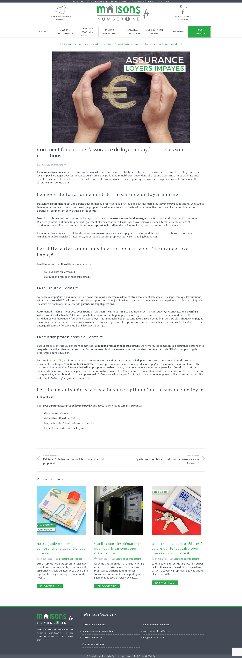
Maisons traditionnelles (94, 625)
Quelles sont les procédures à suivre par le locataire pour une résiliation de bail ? (177, 548)
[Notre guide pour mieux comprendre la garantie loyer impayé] (61, 534)
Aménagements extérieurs (156, 631)
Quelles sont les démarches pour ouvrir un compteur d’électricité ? (118, 548)
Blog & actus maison (153, 638)
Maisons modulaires (92, 638)
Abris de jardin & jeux (93, 644)
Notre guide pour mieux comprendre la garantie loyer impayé (62, 548)
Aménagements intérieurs (156, 625)
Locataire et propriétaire (53, 165)
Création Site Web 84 (146, 656)
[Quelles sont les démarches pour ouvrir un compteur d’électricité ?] (118, 534)
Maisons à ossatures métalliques (98, 631)
